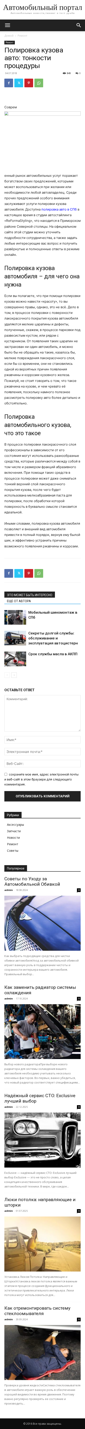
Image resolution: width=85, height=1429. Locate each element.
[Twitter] (18, 83)
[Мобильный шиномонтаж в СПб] (15, 617)
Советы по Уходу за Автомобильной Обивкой (32, 881)
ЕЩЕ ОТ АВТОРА (19, 601)
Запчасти (14, 831)
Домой (9, 35)
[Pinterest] (28, 83)
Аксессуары (15, 824)
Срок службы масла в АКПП (52, 654)
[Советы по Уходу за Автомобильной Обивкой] (42, 923)
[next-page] (14, 675)
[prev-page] (7, 675)
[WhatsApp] (38, 83)
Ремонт (22, 35)
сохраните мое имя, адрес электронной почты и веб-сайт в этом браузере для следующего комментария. (41, 779)
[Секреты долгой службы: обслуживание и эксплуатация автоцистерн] (15, 638)
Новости (13, 837)
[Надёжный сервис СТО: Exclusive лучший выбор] (42, 1140)
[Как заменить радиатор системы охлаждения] (42, 1031)
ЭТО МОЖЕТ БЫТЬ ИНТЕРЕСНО (29, 595)
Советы (12, 850)
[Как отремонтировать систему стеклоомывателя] (42, 1352)
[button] (7, 25)
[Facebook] (8, 83)
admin (8, 890)
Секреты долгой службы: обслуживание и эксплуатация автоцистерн (53, 638)
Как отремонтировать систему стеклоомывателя (37, 1311)
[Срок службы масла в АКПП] (15, 659)
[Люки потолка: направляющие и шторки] (42, 1244)
